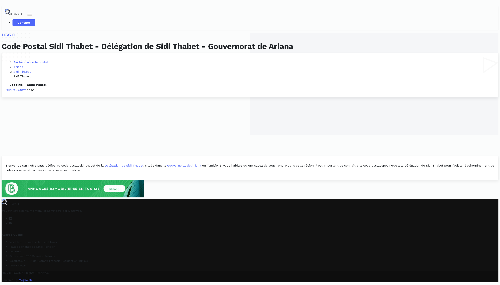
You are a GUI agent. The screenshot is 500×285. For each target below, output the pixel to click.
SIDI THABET (16, 90)
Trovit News (17, 265)
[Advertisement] (250, 126)
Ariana (18, 67)
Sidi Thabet (22, 71)
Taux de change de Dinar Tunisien (32, 246)
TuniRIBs (15, 251)
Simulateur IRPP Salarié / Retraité (32, 256)
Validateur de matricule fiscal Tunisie (34, 242)
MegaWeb (25, 279)
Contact (23, 22)
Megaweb (74, 210)
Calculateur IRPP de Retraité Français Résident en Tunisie (48, 260)
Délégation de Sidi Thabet (124, 165)
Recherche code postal (30, 62)
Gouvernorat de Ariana (184, 165)
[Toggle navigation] (29, 15)
